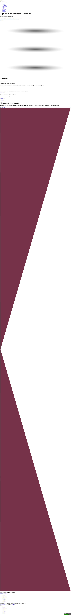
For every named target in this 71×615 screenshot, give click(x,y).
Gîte (3, 8)
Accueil (3, 4)
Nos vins (3, 7)
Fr (0, 0)
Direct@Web (12, 604)
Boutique (4, 11)
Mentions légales (3, 604)
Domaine (3, 1)
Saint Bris (2, 18)
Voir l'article (2, 92)
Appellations (4, 6)
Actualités (4, 9)
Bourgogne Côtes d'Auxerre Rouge (9, 18)
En (1, 0)
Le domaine (4, 5)
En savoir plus (2, 107)
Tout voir (1, 100)
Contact (3, 10)
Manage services (66, 613)
